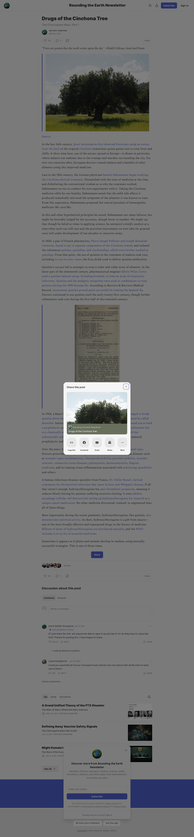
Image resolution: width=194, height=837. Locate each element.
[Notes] (110, 442)
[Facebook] (84, 442)
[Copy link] (71, 442)
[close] (126, 386)
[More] (122, 442)
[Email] (97, 442)
